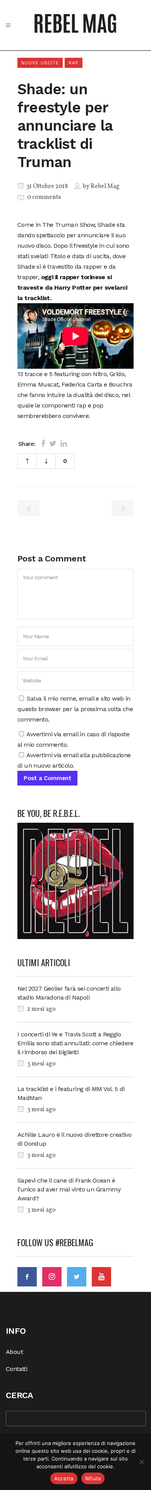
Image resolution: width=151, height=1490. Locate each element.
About (14, 1351)
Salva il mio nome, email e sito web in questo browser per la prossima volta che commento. (75, 709)
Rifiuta (93, 1478)
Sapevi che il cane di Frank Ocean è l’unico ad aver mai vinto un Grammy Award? (68, 1189)
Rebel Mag (105, 186)
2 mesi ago (41, 1009)
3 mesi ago (41, 1064)
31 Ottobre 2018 (46, 186)
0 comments (44, 197)
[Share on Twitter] (53, 443)
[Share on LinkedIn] (63, 443)
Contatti (16, 1369)
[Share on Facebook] (43, 443)
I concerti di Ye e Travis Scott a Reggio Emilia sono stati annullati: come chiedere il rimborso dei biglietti (75, 1043)
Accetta (64, 1478)
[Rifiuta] (141, 1462)
